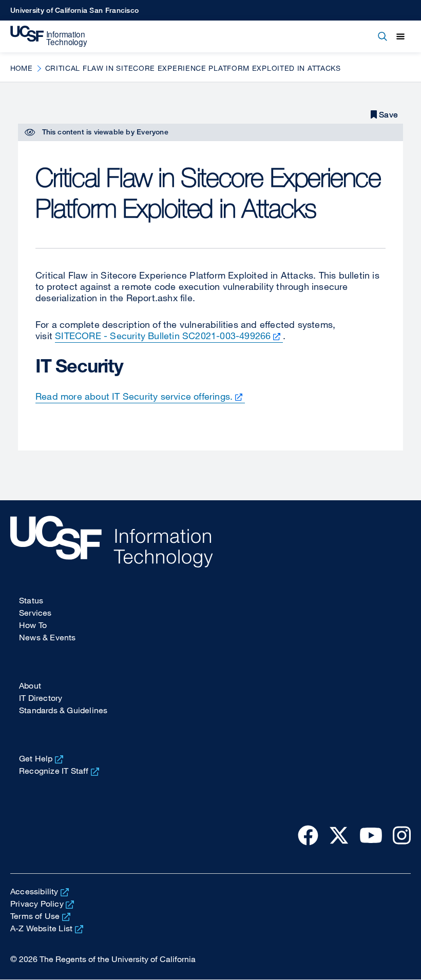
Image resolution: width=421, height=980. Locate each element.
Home (21, 68)
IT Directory (40, 698)
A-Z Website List (41, 928)
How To (33, 625)
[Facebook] (308, 835)
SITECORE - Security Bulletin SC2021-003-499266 (163, 335)
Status (31, 600)
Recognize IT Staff (54, 771)
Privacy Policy (37, 903)
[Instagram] (402, 835)
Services (35, 612)
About (30, 685)
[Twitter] (339, 835)
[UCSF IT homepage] (210, 541)
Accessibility (34, 891)
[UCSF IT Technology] (48, 36)
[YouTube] (370, 835)
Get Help (36, 758)
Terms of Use (35, 916)
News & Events (47, 637)
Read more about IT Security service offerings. (134, 396)
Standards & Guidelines (63, 710)
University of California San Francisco (74, 10)
